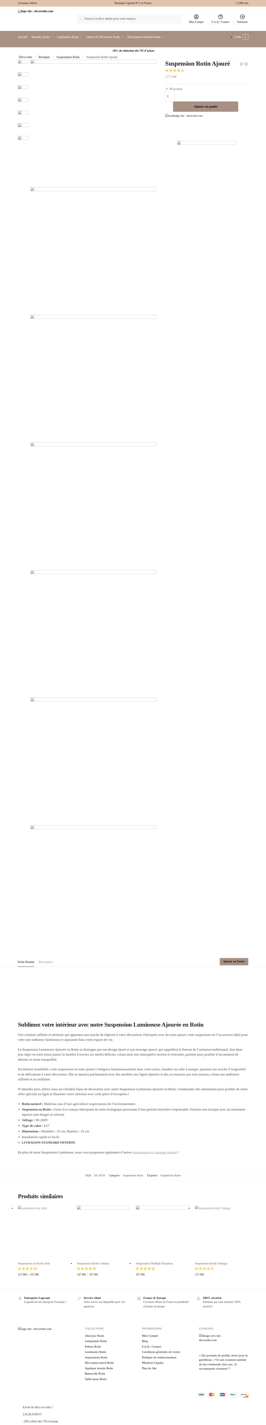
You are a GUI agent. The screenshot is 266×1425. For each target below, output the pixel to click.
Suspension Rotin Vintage (211, 1263)
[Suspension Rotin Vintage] (221, 1232)
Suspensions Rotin (68, 57)
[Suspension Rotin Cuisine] (103, 1232)
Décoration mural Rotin (99, 1362)
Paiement (242, 21)
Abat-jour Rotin (94, 1335)
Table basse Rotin (96, 1379)
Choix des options (44, 1280)
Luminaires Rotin (95, 1351)
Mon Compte (196, 21)
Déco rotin (25, 57)
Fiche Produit (26, 962)
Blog (145, 1341)
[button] (175, 70)
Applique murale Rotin (99, 1368)
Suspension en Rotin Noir (34, 1263)
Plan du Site (149, 1368)
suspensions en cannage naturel (155, 1152)
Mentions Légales (153, 1362)
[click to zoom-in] (93, 122)
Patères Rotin (93, 1346)
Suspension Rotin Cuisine (93, 1263)
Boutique (44, 57)
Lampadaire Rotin (96, 1341)
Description (46, 962)
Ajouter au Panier (234, 961)
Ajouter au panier (206, 106)
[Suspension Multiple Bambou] (162, 1232)
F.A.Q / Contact (220, 21)
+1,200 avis (241, 3)
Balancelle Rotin (95, 1373)
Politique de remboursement (159, 1357)
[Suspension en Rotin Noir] (44, 1232)
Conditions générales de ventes (161, 1351)
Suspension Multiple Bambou (154, 1263)
